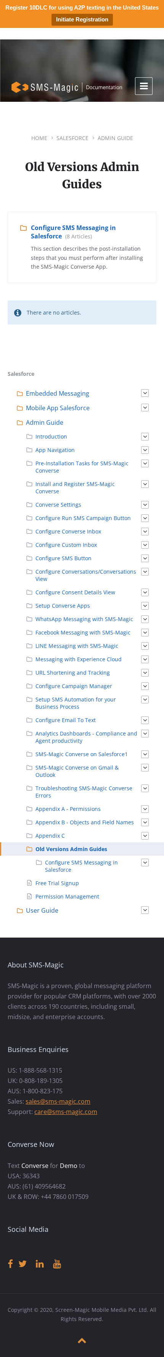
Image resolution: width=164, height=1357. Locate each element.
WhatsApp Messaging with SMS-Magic (84, 619)
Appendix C (50, 835)
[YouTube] (57, 1264)
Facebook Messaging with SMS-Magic (82, 632)
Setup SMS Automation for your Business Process (75, 703)
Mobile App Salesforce (58, 408)
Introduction (51, 436)
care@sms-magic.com (65, 1111)
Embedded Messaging (57, 393)
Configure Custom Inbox (66, 544)
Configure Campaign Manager (73, 686)
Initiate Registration (82, 19)
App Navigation (55, 449)
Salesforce (72, 138)
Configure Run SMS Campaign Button (83, 518)
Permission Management (67, 896)
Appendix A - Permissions (68, 808)
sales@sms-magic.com (58, 1101)
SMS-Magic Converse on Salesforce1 (81, 754)
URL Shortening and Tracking (72, 672)
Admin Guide (115, 138)
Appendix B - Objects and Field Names (84, 822)
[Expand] (145, 393)
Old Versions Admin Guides (71, 849)
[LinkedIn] (40, 1264)
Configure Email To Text (65, 720)
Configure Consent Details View (75, 592)
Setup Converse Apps (62, 605)
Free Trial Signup (57, 883)
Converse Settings (58, 504)
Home (39, 138)
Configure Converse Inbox (68, 531)
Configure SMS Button (63, 558)
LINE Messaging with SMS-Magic (76, 645)
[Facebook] (10, 1264)
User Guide (42, 910)
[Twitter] (22, 1264)
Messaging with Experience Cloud (78, 659)
